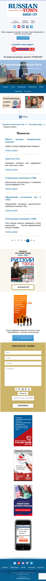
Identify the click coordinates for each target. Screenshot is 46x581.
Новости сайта (10, 127)
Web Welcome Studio (23, 578)
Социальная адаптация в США (20, 178)
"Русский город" (35, 124)
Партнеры (18, 91)
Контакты (28, 91)
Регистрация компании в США (20, 218)
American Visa (12, 158)
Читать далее (11, 150)
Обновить (23, 393)
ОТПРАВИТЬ (23, 406)
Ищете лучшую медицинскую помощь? (23, 140)
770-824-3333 (37, 57)
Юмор (41, 87)
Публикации (22, 87)
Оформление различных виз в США (23, 198)
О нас (13, 87)
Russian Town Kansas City (13, 124)
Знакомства (32, 87)
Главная (5, 87)
